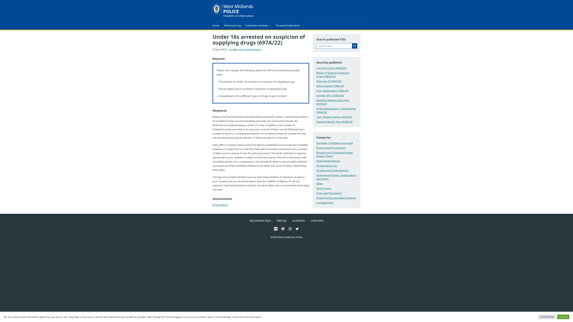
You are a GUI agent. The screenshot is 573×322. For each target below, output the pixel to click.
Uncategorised (324, 202)
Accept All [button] (563, 316)
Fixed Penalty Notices (328, 161)
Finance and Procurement (331, 148)
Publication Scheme (257, 25)
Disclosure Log (232, 25)
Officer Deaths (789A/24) (330, 86)
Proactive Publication (288, 25)
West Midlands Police (260, 220)
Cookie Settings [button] (547, 316)
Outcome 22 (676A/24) (328, 81)
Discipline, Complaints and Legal (334, 143)
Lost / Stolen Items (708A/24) (332, 90)
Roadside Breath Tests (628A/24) (334, 121)
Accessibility (299, 220)
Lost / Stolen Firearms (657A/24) (334, 117)
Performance (323, 188)
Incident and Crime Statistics (245, 49)
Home (215, 25)
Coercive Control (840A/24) (331, 68)
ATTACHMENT (220, 205)
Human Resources (326, 165)
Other (319, 183)
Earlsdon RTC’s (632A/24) (330, 95)
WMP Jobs (282, 220)
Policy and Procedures (329, 193)
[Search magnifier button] (354, 45)
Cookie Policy (317, 220)
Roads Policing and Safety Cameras (336, 198)
